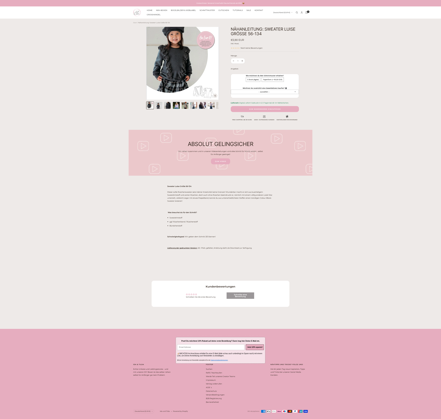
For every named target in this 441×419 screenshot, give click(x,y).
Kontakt (259, 10)
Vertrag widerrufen (214, 384)
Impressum (211, 380)
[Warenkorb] (306, 12)
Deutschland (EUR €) (281, 12)
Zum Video (220, 161)
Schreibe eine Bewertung (240, 296)
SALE (248, 10)
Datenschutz (211, 391)
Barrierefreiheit (212, 402)
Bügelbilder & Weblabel (183, 10)
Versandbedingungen (215, 395)
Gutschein (223, 10)
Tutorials (238, 10)
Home (149, 10)
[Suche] (297, 12)
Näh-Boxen (161, 10)
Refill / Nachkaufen (214, 373)
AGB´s (209, 387)
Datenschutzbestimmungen (219, 360)
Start (135, 23)
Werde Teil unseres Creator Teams (220, 376)
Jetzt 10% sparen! (255, 347)
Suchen (209, 369)
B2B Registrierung (214, 398)
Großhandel (154, 15)
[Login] (302, 12)
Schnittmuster (207, 10)
